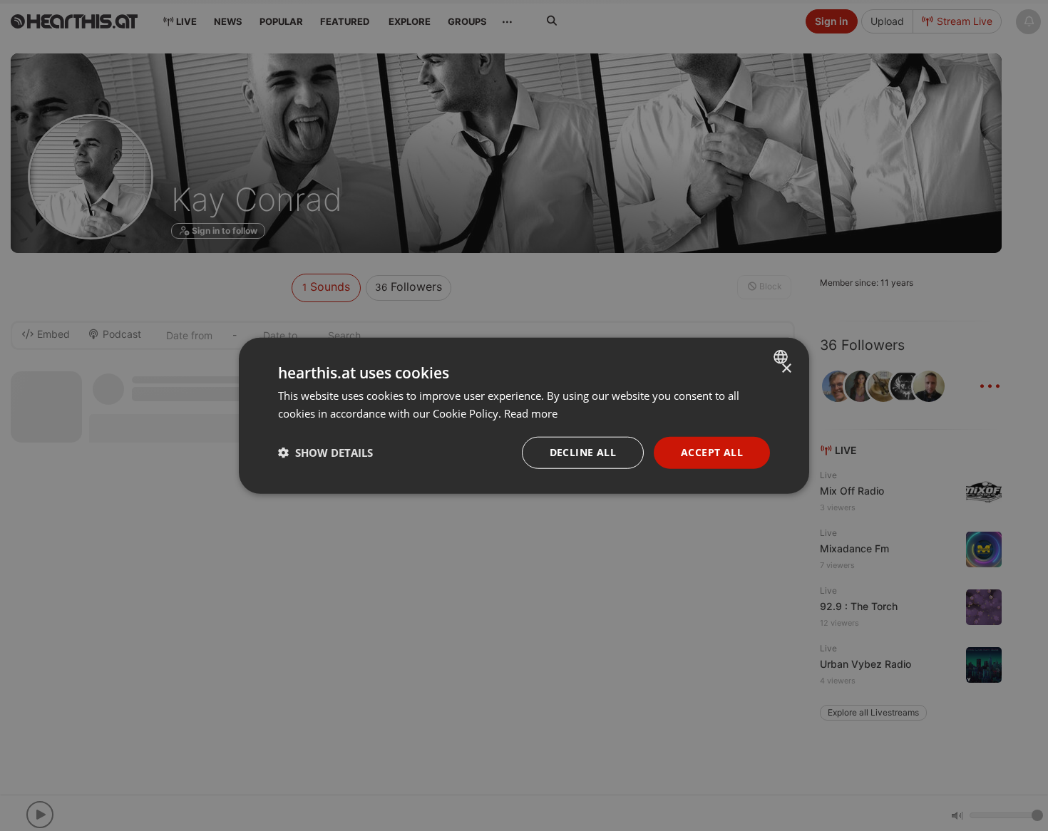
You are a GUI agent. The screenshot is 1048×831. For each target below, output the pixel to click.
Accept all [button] (712, 452)
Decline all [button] (583, 452)
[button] (325, 452)
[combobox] (782, 357)
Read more (531, 413)
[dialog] (524, 416)
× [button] (786, 368)
